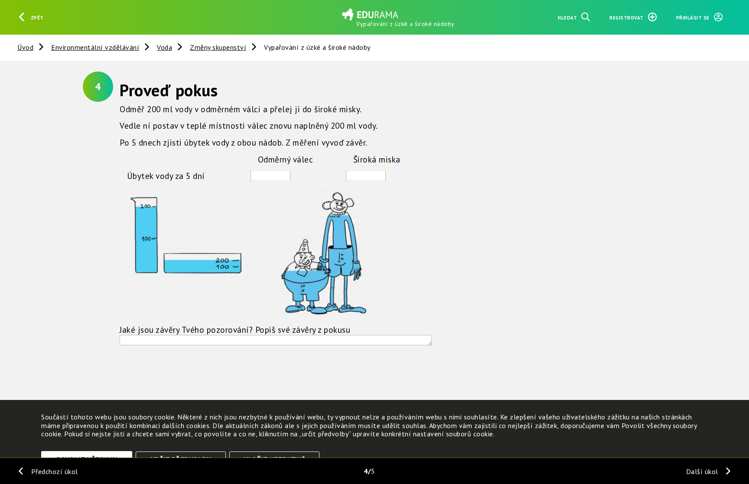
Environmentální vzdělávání (95, 47)
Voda (164, 47)
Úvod (25, 47)
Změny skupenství (218, 47)
